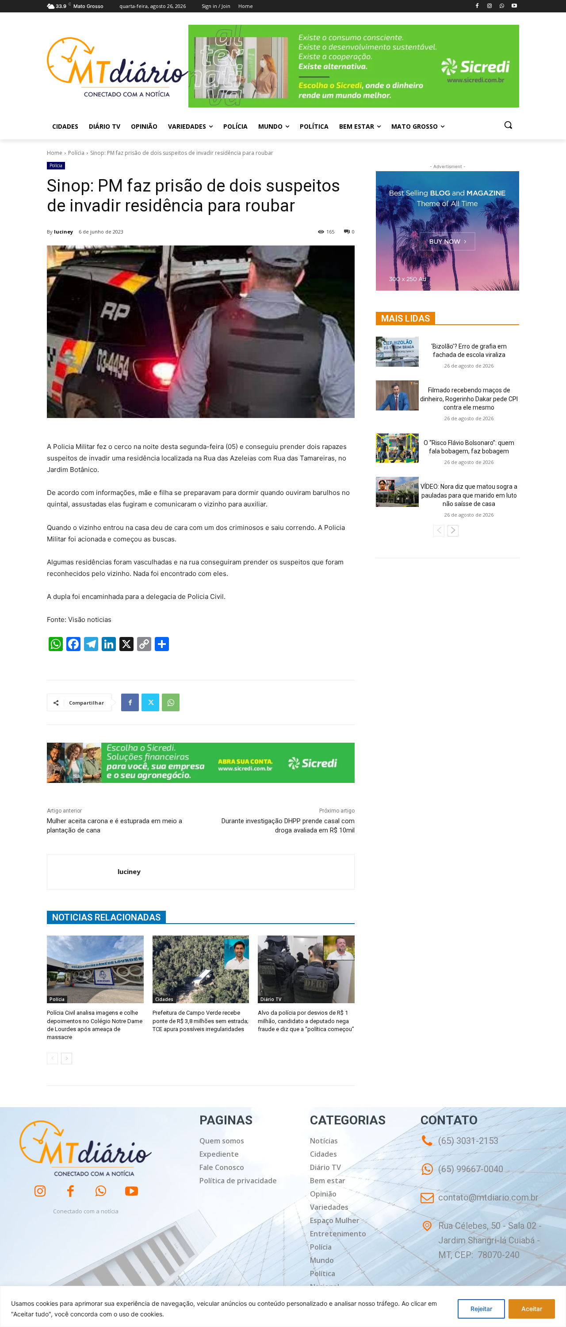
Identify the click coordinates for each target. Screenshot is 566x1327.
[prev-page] (52, 1058)
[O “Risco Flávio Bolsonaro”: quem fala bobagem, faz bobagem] (397, 448)
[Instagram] (490, 6)
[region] (283, 1306)
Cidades (164, 999)
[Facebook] (477, 6)
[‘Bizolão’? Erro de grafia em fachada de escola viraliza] (397, 352)
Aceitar (531, 1308)
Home (54, 153)
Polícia (76, 153)
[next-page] (66, 1058)
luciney (63, 231)
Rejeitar (481, 1308)
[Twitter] (150, 702)
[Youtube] (514, 6)
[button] (508, 125)
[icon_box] (462, 1175)
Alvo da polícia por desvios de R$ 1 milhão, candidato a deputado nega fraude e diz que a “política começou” (306, 1020)
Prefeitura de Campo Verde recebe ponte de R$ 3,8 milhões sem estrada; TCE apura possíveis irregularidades (201, 1020)
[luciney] (82, 872)
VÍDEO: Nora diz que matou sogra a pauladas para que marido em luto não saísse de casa (469, 495)
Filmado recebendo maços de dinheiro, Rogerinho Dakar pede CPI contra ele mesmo (469, 399)
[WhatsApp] (502, 6)
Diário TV (270, 999)
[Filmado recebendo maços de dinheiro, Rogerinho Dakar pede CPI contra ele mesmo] (397, 395)
